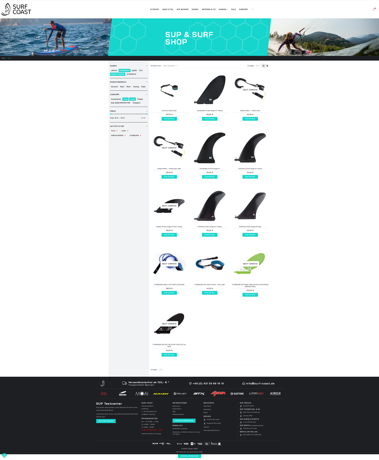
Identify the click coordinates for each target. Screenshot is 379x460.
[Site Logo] (16, 9)
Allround (114, 86)
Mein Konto (207, 406)
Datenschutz (177, 409)
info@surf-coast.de (148, 414)
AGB (174, 411)
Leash (132, 99)
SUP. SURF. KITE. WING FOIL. (252, 435)
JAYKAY (114, 70)
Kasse (206, 412)
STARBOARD (125, 70)
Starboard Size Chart (214, 423)
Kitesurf (154, 9)
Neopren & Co (209, 9)
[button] (253, 9)
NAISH (134, 70)
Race (122, 86)
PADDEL (195, 9)
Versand (206, 427)
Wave (143, 86)
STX (140, 70)
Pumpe (140, 99)
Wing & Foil (168, 9)
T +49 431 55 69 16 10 (149, 411)
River (129, 86)
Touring (136, 86)
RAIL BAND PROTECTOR (120, 103)
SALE (233, 9)
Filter (143, 118)
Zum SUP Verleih (248, 406)
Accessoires (116, 99)
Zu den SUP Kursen (249, 422)
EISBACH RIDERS (117, 74)
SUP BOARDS (183, 9)
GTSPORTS (131, 74)
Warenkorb (207, 409)
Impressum (176, 406)
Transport (136, 103)
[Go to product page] (169, 90)
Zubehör (243, 9)
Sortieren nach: (156, 66)
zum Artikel (169, 119)
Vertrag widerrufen (189, 456)
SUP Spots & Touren (250, 428)
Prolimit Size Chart (213, 419)
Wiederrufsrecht (178, 414)
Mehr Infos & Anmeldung (251, 412)
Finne (125, 99)
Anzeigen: (250, 66)
